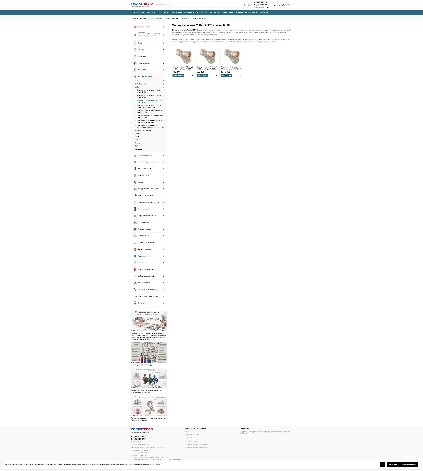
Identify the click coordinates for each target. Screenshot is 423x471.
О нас (148, 12)
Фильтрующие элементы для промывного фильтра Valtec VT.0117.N (150, 127)
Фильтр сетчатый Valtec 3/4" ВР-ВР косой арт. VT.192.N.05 (207, 68)
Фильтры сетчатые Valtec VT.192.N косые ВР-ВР (149, 101)
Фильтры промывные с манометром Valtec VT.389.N (150, 116)
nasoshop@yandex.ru (141, 444)
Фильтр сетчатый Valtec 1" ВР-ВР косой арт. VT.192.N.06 (231, 68)
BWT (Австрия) (140, 84)
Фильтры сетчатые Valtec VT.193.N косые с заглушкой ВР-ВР (149, 106)
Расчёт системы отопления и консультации (252, 12)
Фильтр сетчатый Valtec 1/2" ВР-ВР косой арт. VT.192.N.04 (183, 68)
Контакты (164, 12)
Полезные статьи (137, 12)
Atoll (136, 146)
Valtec (137, 87)
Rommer (138, 134)
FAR (136, 81)
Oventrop (138, 149)
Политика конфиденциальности (197, 447)
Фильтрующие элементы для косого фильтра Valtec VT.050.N (150, 121)
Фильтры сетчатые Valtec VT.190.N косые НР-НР (149, 91)
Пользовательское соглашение (196, 444)
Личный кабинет (228, 12)
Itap (136, 140)
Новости (155, 12)
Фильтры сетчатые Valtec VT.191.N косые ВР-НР (149, 96)
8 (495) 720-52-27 (262, 2)
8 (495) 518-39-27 (261, 5)
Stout (137, 137)
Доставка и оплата (192, 435)
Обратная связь (176, 12)
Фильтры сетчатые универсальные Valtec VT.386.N (149, 111)
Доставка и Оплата (191, 12)
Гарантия (203, 12)
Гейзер (137, 143)
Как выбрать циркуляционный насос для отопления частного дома (146, 391)
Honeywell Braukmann (143, 131)
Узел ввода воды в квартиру (141, 365)
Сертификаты (214, 12)
